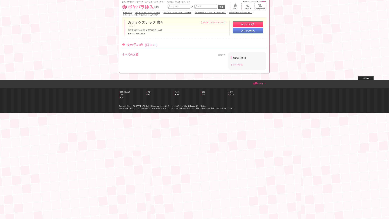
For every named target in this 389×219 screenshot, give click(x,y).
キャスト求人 (248, 24)
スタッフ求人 (248, 30)
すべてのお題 (237, 64)
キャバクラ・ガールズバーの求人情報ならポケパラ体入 (183, 106)
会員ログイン (259, 83)
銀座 (231, 92)
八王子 (232, 95)
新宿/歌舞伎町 (125, 92)
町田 (121, 97)
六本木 (177, 92)
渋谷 (149, 95)
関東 (157, 7)
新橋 (203, 92)
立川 (203, 95)
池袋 (149, 92)
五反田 (177, 95)
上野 (121, 95)
